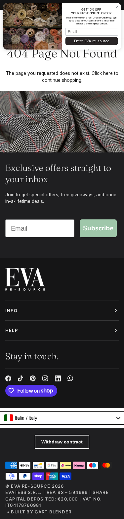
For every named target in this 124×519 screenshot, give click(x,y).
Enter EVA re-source (91, 41)
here (108, 73)
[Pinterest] (33, 378)
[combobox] (62, 418)
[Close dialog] (117, 7)
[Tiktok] (20, 378)
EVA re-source (30, 486)
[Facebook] (8, 378)
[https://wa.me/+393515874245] (70, 378)
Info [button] (11, 310)
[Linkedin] (58, 378)
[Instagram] (45, 378)
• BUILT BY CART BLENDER (39, 511)
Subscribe (98, 228)
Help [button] (11, 330)
